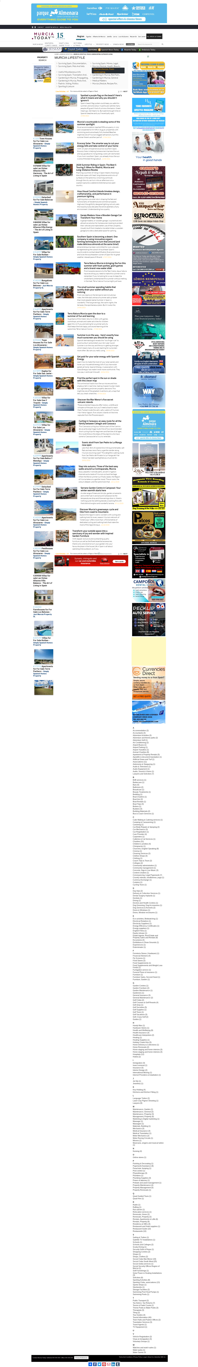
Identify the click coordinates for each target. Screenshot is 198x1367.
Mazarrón (133, 36)
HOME (57, 54)
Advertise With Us (159, 1357)
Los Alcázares (124, 36)
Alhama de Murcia (99, 36)
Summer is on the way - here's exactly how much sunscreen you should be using (98, 336)
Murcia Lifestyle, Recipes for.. (105, 83)
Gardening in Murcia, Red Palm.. (106, 74)
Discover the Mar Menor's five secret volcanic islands (95, 401)
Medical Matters (99, 80)
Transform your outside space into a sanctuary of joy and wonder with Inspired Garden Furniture (92, 534)
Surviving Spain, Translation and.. (72, 74)
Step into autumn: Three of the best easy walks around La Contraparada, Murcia (98, 467)
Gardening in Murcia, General (105, 77)
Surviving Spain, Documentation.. (72, 63)
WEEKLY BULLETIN (65, 27)
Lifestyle (88, 44)
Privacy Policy (137, 1357)
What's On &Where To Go (64, 44)
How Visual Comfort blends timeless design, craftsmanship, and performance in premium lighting (98, 194)
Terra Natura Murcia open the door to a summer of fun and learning (86, 315)
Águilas (88, 36)
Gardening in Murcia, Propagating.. (73, 77)
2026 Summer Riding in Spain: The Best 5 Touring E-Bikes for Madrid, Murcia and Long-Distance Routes (96, 167)
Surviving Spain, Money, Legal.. (105, 63)
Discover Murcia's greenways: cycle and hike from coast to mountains (99, 510)
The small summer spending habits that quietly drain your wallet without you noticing (96, 290)
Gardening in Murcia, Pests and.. (72, 80)
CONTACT (41, 27)
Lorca (115, 36)
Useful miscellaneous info (69, 72)
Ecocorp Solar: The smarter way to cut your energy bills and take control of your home (98, 144)
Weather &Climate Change (51, 44)
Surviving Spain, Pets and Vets (71, 66)
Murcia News (38, 44)
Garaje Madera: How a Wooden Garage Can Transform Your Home (101, 216)
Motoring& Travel (78, 44)
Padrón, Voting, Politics (68, 83)
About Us (150, 1357)
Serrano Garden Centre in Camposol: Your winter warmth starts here (101, 489)
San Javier (142, 36)
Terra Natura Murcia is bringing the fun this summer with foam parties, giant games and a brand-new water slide (105, 266)
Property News (102, 44)
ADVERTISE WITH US (51, 27)
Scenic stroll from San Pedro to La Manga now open (102, 444)
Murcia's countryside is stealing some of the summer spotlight (98, 123)
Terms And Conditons (125, 1357)
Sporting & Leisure (66, 86)
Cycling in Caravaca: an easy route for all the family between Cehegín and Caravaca (100, 422)
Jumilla (109, 36)
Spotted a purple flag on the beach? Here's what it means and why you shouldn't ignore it (101, 98)
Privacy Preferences (81, 1358)
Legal (145, 1357)
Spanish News (118, 44)
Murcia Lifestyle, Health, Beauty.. (106, 66)
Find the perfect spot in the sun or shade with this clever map (96, 379)
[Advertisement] (149, 651)
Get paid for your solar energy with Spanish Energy (98, 358)
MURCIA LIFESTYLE (66, 54)
